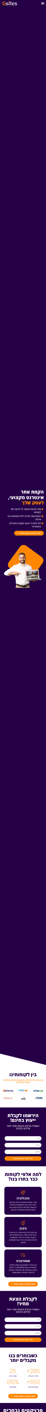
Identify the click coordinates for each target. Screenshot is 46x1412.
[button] (42, 3)
